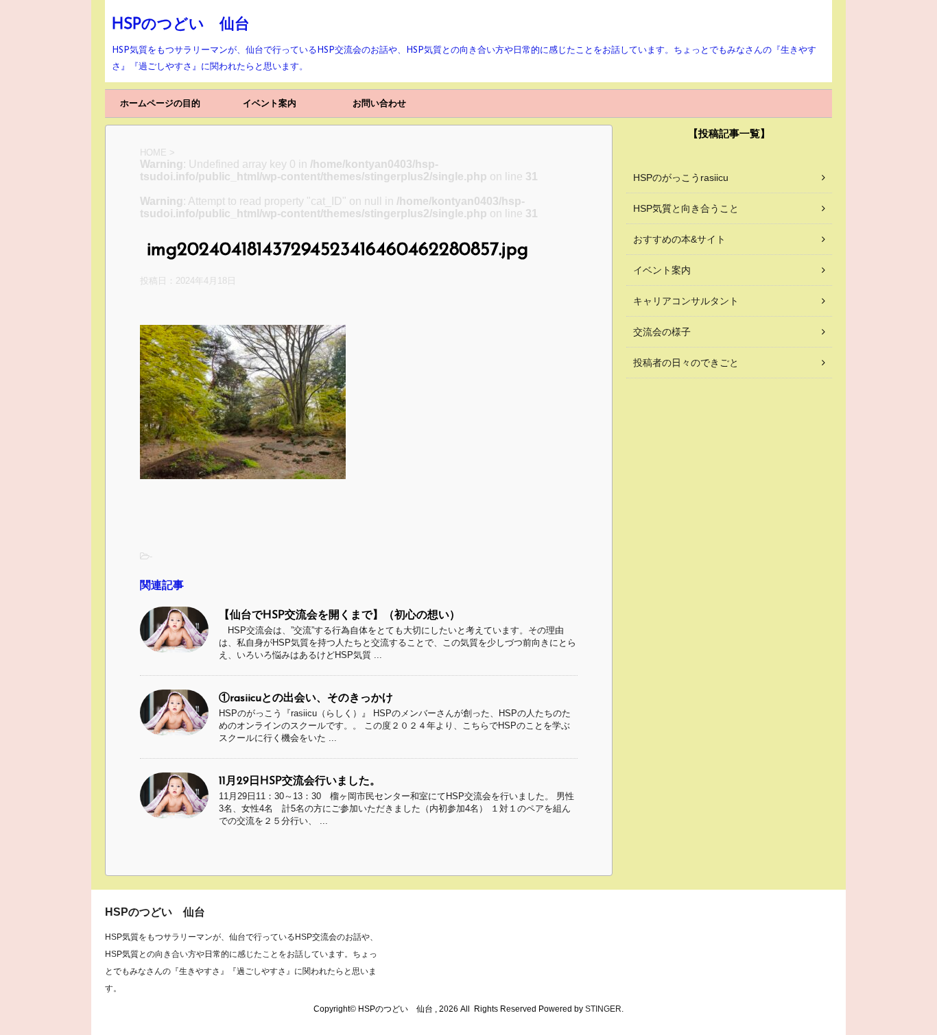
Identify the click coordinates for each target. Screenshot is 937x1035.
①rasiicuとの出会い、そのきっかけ (306, 698)
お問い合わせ (379, 103)
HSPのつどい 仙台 (181, 25)
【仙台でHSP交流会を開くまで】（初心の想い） (339, 615)
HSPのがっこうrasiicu (680, 177)
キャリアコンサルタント (686, 300)
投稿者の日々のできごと (686, 362)
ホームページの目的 (160, 103)
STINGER (603, 1009)
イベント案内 (269, 103)
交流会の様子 (662, 331)
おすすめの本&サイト (679, 239)
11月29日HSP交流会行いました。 (300, 781)
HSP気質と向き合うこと (686, 208)
